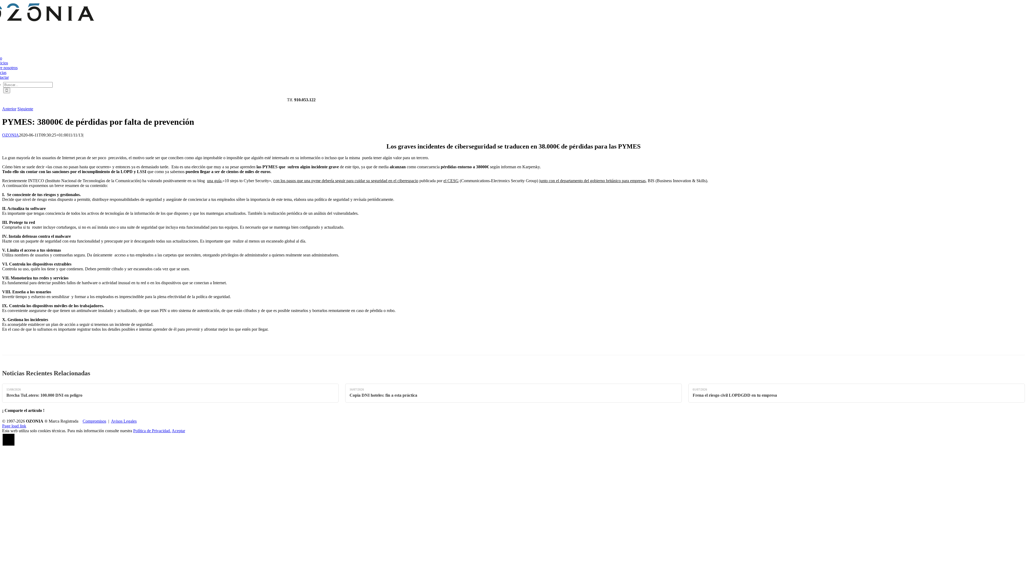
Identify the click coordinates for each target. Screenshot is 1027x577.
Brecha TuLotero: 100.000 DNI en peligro (44, 395)
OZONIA (10, 135)
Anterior (9, 109)
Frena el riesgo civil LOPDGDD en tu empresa (735, 395)
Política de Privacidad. (152, 430)
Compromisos (94, 421)
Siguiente (25, 109)
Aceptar (178, 430)
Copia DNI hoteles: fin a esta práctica (383, 395)
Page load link (14, 426)
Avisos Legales (124, 421)
